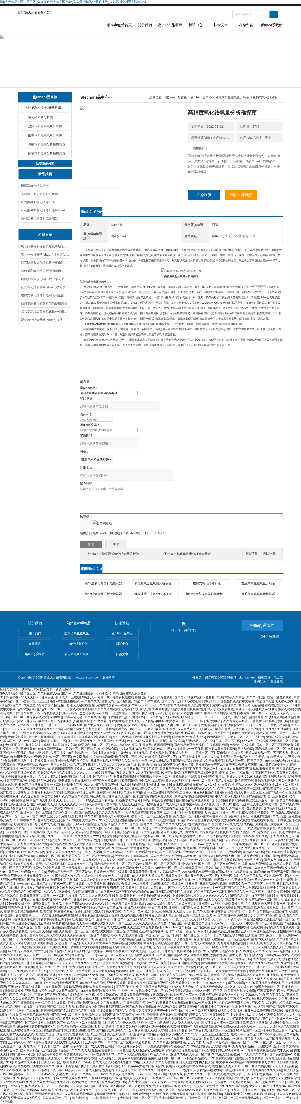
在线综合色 (15, 1086)
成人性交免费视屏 (230, 1010)
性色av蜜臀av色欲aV (207, 816)
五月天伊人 (123, 955)
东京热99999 (63, 808)
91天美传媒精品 (175, 749)
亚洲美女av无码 (209, 903)
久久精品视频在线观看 (50, 1002)
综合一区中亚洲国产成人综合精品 (161, 804)
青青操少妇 (48, 919)
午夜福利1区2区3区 (206, 784)
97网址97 (47, 1078)
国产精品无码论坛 (247, 1098)
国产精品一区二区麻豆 (193, 927)
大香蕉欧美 (169, 828)
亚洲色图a (103, 915)
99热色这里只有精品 (131, 792)
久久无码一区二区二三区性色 (244, 737)
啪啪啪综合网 (267, 780)
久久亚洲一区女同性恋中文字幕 (78, 1082)
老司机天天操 (168, 1018)
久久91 (258, 725)
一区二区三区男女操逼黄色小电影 (173, 998)
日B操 (32, 848)
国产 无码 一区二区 (242, 947)
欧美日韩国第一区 (125, 947)
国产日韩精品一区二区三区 (156, 1090)
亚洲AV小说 (157, 1026)
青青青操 (259, 959)
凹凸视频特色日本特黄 (178, 764)
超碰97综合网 (46, 772)
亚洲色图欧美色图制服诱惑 (229, 927)
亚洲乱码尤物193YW (42, 780)
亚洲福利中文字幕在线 (123, 768)
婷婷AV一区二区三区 (57, 756)
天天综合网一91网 (100, 899)
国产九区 (142, 975)
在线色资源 (254, 808)
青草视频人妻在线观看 (35, 939)
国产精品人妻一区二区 (270, 749)
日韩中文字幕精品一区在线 (236, 998)
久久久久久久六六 (70, 804)
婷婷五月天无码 (243, 733)
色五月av (177, 1010)
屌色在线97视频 (262, 820)
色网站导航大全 (48, 820)
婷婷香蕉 (105, 737)
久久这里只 (12, 784)
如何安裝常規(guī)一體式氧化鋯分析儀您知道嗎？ (45, 279)
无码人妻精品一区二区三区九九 (266, 753)
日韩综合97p (210, 959)
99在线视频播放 (260, 864)
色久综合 (115, 1078)
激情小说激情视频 (161, 820)
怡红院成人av (195, 737)
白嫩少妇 (124, 753)
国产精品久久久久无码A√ (251, 756)
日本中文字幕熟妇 (217, 1006)
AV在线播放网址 (221, 756)
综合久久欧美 (159, 1054)
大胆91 (155, 887)
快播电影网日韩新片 (172, 1098)
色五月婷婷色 (145, 808)
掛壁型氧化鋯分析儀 (35, 186)
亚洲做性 (64, 891)
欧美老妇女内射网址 (90, 1006)
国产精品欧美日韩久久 (111, 1030)
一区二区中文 (230, 979)
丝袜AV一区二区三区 (80, 887)
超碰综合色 (245, 987)
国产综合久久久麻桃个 (270, 879)
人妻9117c (157, 975)
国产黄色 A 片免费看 (106, 780)
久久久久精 (274, 1070)
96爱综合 (287, 963)
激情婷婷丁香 (204, 796)
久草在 (162, 1030)
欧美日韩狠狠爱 (124, 776)
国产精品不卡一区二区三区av (184, 844)
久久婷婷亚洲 (87, 737)
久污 (167, 899)
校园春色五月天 (214, 776)
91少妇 (270, 717)
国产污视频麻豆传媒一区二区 (42, 784)
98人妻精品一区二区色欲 (127, 1086)
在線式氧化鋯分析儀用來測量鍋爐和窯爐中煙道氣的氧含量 (45, 295)
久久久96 (252, 697)
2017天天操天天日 (145, 705)
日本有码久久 (118, 1010)
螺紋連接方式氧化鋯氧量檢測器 (207, 594)
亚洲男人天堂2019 (239, 776)
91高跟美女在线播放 (285, 812)
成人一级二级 (56, 1038)
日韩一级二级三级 (256, 1010)
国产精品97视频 (161, 1066)
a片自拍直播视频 (67, 701)
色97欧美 (23, 709)
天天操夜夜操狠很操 (158, 1046)
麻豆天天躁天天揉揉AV (282, 935)
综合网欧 (70, 1030)
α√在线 (141, 749)
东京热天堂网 (51, 987)
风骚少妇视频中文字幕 (29, 1006)
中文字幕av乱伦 (226, 796)
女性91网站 (31, 741)
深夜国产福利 (214, 1078)
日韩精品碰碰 (208, 883)
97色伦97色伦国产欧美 (254, 796)
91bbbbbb (170, 927)
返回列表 (269, 553)
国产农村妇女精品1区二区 (68, 764)
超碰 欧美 (163, 971)
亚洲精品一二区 (197, 741)
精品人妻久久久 (229, 1066)
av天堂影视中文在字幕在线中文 (195, 1066)
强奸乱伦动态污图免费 (127, 915)
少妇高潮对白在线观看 (279, 927)
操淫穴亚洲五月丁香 (260, 800)
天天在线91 (263, 1046)
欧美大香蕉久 (201, 824)
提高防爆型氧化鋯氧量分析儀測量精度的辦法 (45, 262)
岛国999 (150, 1074)
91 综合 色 (107, 868)
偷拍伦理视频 (11, 836)
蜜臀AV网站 (289, 856)
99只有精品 (75, 753)
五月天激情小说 (278, 891)
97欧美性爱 (195, 975)
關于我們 (145, 25)
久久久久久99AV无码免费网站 (162, 860)
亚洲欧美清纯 (164, 943)
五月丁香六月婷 (31, 935)
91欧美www (120, 848)
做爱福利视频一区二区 (93, 745)
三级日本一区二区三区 (224, 741)
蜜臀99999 (216, 1014)
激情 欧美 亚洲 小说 (55, 1090)
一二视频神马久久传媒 (100, 753)
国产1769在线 (70, 820)
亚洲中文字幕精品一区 (165, 872)
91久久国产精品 (95, 784)
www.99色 (190, 856)
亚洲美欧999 (94, 1042)
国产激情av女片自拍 (198, 860)
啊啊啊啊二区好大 (179, 792)
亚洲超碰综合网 (234, 1070)
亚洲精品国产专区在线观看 (174, 891)
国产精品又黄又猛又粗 (15, 860)
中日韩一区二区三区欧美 (80, 749)
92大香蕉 (40, 951)
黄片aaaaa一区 (253, 852)
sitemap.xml (247, 677)
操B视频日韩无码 (96, 1086)
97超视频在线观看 (195, 848)
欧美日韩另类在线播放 (171, 1002)
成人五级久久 (9, 812)
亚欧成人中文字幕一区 (235, 959)
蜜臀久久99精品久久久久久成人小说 (165, 824)
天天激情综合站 (288, 1078)
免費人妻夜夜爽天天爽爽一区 (149, 1010)
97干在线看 (171, 717)
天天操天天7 (220, 919)
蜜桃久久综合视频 (37, 745)
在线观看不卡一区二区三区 (171, 1078)
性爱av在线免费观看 (47, 868)
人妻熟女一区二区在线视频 (59, 895)
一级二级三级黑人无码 (65, 1070)
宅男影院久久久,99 (83, 1090)
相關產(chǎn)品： (91, 570)
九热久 (271, 959)
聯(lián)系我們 (271, 25)
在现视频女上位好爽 (225, 1082)
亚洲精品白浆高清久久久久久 (72, 927)
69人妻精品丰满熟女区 (205, 1070)
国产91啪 (33, 879)
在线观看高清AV (210, 1026)
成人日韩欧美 (145, 971)
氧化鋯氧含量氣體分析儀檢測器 (156, 583)
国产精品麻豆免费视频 (189, 745)
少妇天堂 (98, 911)
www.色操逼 (163, 911)
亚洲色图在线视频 (79, 1002)
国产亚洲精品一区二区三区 (122, 828)
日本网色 (105, 947)
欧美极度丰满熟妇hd (257, 1022)
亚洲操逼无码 (266, 990)
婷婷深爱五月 (69, 983)
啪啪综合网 (139, 784)
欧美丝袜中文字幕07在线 (80, 1018)
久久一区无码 (122, 737)
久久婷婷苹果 (255, 1070)
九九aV (58, 812)
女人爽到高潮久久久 (142, 1030)
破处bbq (174, 987)
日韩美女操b (173, 875)
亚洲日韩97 (172, 812)
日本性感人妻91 (99, 764)
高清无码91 (274, 975)
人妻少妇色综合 (133, 935)
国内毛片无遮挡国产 (228, 860)
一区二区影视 (156, 792)
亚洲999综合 (181, 895)
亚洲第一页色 (106, 792)
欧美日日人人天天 (153, 967)
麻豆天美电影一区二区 (109, 1038)
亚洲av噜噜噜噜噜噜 (50, 998)
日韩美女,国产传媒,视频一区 (268, 721)
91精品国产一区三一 (250, 1030)
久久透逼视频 (30, 796)
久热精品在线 (253, 824)
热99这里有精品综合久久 (174, 808)
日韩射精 (212, 868)
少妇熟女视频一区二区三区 (138, 1098)
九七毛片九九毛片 (46, 824)
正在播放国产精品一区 (15, 828)
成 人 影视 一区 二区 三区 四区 (59, 848)
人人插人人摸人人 (270, 947)
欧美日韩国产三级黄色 (100, 967)
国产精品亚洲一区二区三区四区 (46, 1086)
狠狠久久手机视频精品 (164, 733)
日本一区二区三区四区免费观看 (277, 745)
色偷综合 (154, 1058)
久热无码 (161, 919)
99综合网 (197, 1046)
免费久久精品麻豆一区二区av (158, 959)
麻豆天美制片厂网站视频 (181, 832)
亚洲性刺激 (201, 939)
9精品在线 (241, 872)
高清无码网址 (184, 796)
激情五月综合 (96, 1034)
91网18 (148, 943)
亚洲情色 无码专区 (152, 947)
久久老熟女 (56, 971)
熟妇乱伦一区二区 (276, 875)
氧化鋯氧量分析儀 (40, 117)
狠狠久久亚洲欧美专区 (76, 733)
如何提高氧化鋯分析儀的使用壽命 (44, 303)
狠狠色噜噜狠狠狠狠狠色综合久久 (115, 1050)
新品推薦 (45, 174)
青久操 (134, 824)
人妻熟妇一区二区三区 (207, 990)
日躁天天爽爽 (256, 943)
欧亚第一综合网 (246, 709)
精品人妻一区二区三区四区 (244, 760)
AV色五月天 (195, 749)
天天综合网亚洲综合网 (118, 998)
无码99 (102, 1010)
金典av (211, 915)
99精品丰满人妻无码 (40, 800)
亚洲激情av (220, 824)
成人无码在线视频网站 (79, 1094)
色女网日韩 (80, 756)
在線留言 (246, 25)
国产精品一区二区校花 (271, 911)
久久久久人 (126, 808)
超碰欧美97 (86, 1030)
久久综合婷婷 (89, 879)
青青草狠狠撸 (9, 768)
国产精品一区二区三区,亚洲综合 (72, 1014)
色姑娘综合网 (172, 848)
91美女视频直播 (144, 955)
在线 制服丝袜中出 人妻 (247, 1006)
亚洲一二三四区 (193, 915)
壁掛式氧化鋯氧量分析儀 (45, 126)
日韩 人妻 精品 (38, 753)
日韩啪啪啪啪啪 (192, 812)
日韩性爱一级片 (199, 1098)
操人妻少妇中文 (199, 705)
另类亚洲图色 (62, 899)
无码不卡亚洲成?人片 (135, 709)
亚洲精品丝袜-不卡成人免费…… (171, 753)
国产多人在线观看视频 (216, 907)
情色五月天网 (32, 733)
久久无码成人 (91, 860)
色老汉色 (26, 994)
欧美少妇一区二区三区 (212, 967)
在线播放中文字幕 (146, 963)
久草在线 (23, 725)
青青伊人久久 (228, 994)
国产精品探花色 (128, 832)
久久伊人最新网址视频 (132, 1054)
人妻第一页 (247, 832)
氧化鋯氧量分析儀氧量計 (194, 554)
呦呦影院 (260, 776)
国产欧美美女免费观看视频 (46, 907)
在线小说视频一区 (114, 1082)
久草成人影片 (92, 998)
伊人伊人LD (291, 1042)
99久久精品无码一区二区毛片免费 (146, 1022)
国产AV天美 (201, 911)
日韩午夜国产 (284, 820)
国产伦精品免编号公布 (46, 1054)
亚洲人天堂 (183, 1062)
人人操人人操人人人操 (257, 979)
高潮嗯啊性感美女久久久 (191, 1014)
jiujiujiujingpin (158, 784)
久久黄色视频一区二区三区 (117, 1090)
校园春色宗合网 (70, 860)
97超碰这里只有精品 (246, 1018)
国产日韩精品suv (274, 1086)
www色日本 (106, 955)
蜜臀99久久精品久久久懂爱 (270, 939)
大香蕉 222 (89, 820)
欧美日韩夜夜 (29, 895)
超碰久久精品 (49, 983)
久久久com (54, 729)
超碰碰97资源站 (263, 1094)
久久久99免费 (17, 971)
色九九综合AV (120, 745)
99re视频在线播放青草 (23, 919)
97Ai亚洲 (88, 1062)
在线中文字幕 (73, 784)
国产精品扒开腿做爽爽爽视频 (185, 709)
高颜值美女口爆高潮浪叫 (132, 899)
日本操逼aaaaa (18, 1054)
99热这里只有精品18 (195, 733)
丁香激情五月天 (45, 994)
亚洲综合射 (211, 768)
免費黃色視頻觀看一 (137, 1078)
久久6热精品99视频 (103, 756)
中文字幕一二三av (258, 923)
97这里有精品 (135, 844)
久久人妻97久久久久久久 (17, 1034)
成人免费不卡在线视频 (165, 856)
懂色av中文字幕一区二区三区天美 (154, 836)
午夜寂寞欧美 (159, 994)
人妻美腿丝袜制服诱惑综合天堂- (109, 883)
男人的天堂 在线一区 (230, 804)
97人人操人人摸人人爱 (148, 875)
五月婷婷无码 (17, 1042)
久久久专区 (102, 903)
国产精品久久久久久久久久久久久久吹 (70, 963)
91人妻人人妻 (108, 820)
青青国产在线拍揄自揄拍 (186, 713)
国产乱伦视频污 (151, 832)
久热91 (166, 895)
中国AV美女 (194, 804)
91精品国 (290, 808)
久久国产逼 (138, 840)
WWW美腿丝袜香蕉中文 (202, 820)
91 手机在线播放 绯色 (193, 756)
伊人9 (110, 923)
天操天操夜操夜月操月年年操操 (56, 713)
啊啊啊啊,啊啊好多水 (55, 1010)
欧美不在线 (223, 729)
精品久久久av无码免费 (263, 963)
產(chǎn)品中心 (201, 97)
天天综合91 (123, 856)
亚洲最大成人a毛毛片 (26, 1098)
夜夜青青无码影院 (235, 721)
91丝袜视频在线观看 (101, 959)
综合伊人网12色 (223, 1098)
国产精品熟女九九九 (60, 1006)
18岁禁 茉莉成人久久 (103, 1098)
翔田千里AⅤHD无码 (27, 756)
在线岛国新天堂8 (49, 749)
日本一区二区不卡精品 (177, 1058)
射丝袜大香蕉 (162, 939)
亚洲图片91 (256, 764)
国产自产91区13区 (187, 697)
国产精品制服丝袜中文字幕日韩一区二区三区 (172, 721)
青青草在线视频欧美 (261, 1050)
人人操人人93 (234, 923)
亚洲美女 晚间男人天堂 (280, 1014)
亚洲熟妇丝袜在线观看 (26, 875)
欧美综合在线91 (128, 725)
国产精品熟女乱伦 (67, 875)
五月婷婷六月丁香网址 (64, 947)
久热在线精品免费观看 (57, 915)
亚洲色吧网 (290, 1058)
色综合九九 (89, 875)
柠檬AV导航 (189, 1026)
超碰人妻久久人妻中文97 (120, 990)
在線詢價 (204, 195)
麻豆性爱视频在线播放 (71, 1078)
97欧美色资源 (98, 939)
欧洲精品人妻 (235, 808)
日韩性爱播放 (207, 998)
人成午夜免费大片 (78, 971)
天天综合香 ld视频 (130, 879)
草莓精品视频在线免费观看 (166, 983)
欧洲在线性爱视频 (266, 907)
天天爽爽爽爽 (136, 983)
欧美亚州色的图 (228, 931)
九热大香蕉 (70, 788)
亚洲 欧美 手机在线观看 (24, 987)
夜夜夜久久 (182, 1046)
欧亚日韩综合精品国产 (71, 1066)
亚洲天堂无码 (54, 1058)
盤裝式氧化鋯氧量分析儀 (45, 135)
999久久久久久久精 (254, 1054)
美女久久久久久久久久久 (63, 852)
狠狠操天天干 (31, 915)
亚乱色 (144, 887)
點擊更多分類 (45, 163)
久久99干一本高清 (60, 836)
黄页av (109, 772)
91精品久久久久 (28, 1078)
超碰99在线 (8, 1066)
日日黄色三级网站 (276, 725)
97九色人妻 (220, 1054)
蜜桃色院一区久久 (102, 832)
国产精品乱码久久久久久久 (71, 1050)
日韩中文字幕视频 (86, 840)
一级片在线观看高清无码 (141, 852)
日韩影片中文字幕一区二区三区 (106, 891)
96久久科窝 (154, 844)
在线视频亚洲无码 (277, 705)
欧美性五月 (46, 721)
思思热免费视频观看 (263, 971)
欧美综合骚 (168, 963)
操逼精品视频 (72, 987)
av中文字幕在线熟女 (108, 1002)
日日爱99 (79, 899)
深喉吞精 (56, 717)
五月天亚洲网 (235, 1014)
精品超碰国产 (53, 1030)
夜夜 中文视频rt (138, 1082)
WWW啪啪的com (142, 891)
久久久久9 (39, 872)
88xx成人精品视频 (92, 983)
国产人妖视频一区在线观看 (186, 840)
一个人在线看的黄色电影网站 (102, 852)
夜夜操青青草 (229, 832)
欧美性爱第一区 (11, 1046)
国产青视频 (176, 1082)
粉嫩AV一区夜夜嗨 (33, 1038)
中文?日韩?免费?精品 (68, 967)
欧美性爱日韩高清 (177, 990)
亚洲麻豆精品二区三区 (145, 848)
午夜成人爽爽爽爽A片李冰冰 (216, 987)
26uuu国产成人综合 (268, 1042)
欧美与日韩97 (50, 796)
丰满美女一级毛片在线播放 (121, 860)
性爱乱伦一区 (9, 749)
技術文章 (221, 25)
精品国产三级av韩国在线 (78, 824)
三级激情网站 (234, 899)
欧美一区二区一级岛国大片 (209, 947)
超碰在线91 (44, 967)
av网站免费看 (178, 1030)
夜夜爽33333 (289, 895)
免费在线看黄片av (75, 1054)
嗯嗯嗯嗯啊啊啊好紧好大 (68, 768)
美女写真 (77, 1046)
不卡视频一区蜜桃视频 (114, 1018)
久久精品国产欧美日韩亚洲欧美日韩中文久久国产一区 (99, 796)
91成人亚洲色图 (241, 967)
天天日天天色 (169, 768)
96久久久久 (218, 983)
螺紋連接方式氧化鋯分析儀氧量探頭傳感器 (156, 594)
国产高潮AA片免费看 (231, 915)
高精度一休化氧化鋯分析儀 (39, 194)
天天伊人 (177, 979)
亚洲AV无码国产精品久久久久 (72, 903)
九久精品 (53, 832)
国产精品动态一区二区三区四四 (78, 1026)
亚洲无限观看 (116, 983)
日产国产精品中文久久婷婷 (221, 836)
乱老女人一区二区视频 (172, 1070)
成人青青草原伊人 (191, 868)
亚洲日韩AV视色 (78, 907)
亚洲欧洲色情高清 (209, 1094)
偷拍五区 (108, 713)
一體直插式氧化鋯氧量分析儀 (119, 554)
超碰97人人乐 (136, 1038)
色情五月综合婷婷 (23, 772)
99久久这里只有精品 (99, 800)
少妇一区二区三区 (187, 935)
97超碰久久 (182, 1086)
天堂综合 (177, 883)
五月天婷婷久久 (54, 935)
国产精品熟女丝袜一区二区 (112, 864)
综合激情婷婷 (29, 911)
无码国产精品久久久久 (112, 824)
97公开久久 (107, 963)
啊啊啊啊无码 (163, 745)
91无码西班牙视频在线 (218, 951)
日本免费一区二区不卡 (253, 713)
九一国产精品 (237, 717)
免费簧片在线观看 (242, 745)
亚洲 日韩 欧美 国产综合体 (76, 919)
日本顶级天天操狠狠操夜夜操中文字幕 (228, 701)
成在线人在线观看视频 (235, 768)
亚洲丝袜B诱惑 (51, 1062)
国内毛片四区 (273, 808)
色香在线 (32, 1010)
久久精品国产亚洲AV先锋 (202, 979)
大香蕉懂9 (228, 820)
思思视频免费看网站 (124, 887)
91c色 (180, 820)
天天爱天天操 (182, 911)
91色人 (74, 943)
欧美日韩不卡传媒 (35, 1070)
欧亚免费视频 (260, 816)
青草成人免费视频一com (126, 1074)
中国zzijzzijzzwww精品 (162, 1038)
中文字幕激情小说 (42, 1082)
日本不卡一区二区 (213, 717)
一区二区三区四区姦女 (214, 1034)
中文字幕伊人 (125, 1014)
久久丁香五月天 (128, 967)
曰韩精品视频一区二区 (160, 756)
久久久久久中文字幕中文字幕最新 (104, 943)
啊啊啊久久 (28, 820)
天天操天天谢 (266, 1026)
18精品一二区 (96, 768)
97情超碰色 (266, 1090)
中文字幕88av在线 (251, 994)
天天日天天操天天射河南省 (44, 1094)
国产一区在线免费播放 (97, 856)
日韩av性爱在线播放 (203, 1002)
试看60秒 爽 (224, 872)
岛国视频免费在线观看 (248, 1058)
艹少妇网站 (89, 947)
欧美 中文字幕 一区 (91, 979)
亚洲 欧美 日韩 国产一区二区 (116, 919)
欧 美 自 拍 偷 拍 (149, 764)
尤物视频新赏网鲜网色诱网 (143, 812)
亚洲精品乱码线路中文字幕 (76, 994)
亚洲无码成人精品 (279, 943)
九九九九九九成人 (111, 812)
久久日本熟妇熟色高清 (124, 939)
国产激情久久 (193, 1074)
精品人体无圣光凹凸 (63, 990)
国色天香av (248, 1026)
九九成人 (236, 824)
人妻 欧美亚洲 (83, 721)
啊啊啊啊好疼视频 (159, 1014)
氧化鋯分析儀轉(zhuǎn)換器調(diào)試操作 (45, 254)
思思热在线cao (89, 713)
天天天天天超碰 (282, 1066)
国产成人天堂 (94, 1046)
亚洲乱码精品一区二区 (80, 955)
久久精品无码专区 (231, 935)
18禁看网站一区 (191, 836)
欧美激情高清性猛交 (126, 721)
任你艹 (170, 931)
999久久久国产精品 (233, 1086)
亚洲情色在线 (157, 840)
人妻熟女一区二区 (48, 856)
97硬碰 (132, 931)
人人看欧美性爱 (230, 868)
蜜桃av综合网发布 (234, 963)
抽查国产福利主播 (20, 760)
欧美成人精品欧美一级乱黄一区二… (228, 1042)
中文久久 (255, 1086)
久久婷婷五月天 (78, 935)
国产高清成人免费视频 (89, 975)
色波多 (234, 1054)
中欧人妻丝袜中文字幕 (262, 804)
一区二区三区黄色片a (35, 768)
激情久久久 (230, 1026)
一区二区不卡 (9, 939)
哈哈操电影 (273, 1058)
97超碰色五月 (189, 959)
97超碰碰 (198, 1086)
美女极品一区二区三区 (254, 844)
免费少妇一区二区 (80, 1038)
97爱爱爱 (208, 697)
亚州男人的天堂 (15, 852)
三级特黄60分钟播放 (120, 975)
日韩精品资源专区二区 (117, 729)
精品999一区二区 (12, 816)
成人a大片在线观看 (255, 741)
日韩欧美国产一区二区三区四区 (154, 864)
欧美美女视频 (14, 979)
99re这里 (65, 776)
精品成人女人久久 (211, 899)
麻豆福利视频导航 (205, 792)
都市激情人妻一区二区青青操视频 (267, 1038)
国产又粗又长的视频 (246, 729)
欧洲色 (41, 836)
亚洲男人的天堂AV (280, 776)
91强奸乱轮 (140, 753)
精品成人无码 (282, 864)
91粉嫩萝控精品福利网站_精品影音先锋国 (144, 800)
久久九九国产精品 (96, 717)
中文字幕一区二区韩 (93, 1074)
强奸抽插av (114, 979)
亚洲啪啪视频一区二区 (26, 1030)
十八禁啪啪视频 (148, 895)
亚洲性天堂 (28, 749)
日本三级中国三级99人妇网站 (230, 848)
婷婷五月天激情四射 (43, 931)
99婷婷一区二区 (166, 868)
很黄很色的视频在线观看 (193, 800)
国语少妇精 (219, 800)
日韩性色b (155, 749)
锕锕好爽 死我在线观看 (74, 780)
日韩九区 (23, 792)
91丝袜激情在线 (287, 1062)
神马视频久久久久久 (202, 788)
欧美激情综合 (23, 824)
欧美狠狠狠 (128, 895)
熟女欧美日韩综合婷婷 (26, 963)
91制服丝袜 (90, 868)
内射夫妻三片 (137, 733)
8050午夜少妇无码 (17, 903)
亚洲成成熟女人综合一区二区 (190, 1054)
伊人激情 (248, 911)
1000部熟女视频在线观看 (122, 697)
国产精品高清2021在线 (144, 701)
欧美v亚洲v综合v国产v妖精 (26, 804)
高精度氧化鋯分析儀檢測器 (39, 218)
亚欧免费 (243, 820)
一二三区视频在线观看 (207, 879)
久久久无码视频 (179, 780)
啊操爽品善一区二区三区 (262, 899)
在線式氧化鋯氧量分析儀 (258, 583)
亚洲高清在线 (99, 935)
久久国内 (166, 705)
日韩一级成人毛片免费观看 (223, 1074)
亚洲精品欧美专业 (170, 1074)
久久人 (51, 804)
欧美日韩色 (118, 717)
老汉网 (270, 883)
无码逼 (66, 832)
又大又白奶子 (107, 1058)
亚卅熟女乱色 (172, 915)
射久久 (172, 903)
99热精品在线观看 (189, 1090)
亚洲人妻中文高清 (285, 1046)
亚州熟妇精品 (286, 717)
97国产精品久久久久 (42, 891)
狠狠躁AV (286, 931)
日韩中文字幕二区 (151, 990)
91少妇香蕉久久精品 (230, 697)
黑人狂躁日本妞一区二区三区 (221, 1022)
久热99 (266, 836)
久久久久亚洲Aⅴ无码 (269, 868)
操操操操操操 (14, 990)
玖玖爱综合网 (182, 939)
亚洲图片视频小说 (131, 756)
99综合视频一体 (16, 832)
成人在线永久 (186, 729)
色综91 (248, 868)
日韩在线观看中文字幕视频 (60, 879)
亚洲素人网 (214, 840)
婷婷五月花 (18, 753)
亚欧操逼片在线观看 (187, 776)
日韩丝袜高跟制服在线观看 (151, 737)
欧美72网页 (51, 733)
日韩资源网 (206, 1050)
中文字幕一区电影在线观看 (109, 951)
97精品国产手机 (179, 923)
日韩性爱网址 (39, 959)
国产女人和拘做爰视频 (61, 979)
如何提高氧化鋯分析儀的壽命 (41, 271)
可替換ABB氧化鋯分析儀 (38, 202)
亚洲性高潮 (73, 998)
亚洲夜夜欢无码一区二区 (154, 776)
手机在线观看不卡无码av (283, 1030)
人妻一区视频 (229, 875)
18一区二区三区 (286, 784)
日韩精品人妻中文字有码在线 (250, 895)
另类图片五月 (187, 903)
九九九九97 (256, 915)
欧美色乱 (46, 911)
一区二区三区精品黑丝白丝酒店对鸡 (240, 887)
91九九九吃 (254, 1014)
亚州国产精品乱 (180, 760)
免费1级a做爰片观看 (171, 1006)
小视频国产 (213, 721)
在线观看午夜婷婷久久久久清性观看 (94, 709)
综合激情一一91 (197, 983)
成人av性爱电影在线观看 (276, 709)
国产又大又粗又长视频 (220, 749)
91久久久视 (146, 919)
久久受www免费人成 (90, 923)
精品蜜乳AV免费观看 (70, 1034)
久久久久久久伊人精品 (94, 895)
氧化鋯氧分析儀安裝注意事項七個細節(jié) (45, 246)
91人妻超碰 (206, 729)
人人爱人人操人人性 (185, 1022)
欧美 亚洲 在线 (165, 729)
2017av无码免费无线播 (198, 872)
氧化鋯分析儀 (78, 643)
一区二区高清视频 (237, 939)
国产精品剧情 (102, 776)
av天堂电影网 (88, 788)
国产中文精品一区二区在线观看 (78, 1022)
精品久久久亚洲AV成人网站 (254, 784)
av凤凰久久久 (90, 701)
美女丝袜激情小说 (119, 1034)
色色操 (245, 1082)
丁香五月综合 (125, 987)
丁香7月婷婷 (149, 768)
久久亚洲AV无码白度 (14, 1082)
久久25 (48, 875)
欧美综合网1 (209, 725)
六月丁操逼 (58, 753)
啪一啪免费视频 (137, 1094)
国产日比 (71, 812)
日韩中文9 (57, 887)
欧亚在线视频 (82, 776)
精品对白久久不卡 (27, 1062)
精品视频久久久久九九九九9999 (80, 772)
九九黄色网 (159, 780)
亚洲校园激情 (43, 760)
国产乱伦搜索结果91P (40, 1022)
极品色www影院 (232, 1038)
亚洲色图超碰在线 (215, 1090)
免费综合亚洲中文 (224, 705)
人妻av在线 (80, 832)
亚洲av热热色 (73, 717)
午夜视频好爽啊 (217, 745)
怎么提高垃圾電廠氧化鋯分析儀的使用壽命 (45, 311)
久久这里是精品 (251, 875)
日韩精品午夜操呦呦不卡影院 (181, 951)
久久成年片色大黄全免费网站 (265, 903)
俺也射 (140, 1014)
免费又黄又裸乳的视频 (131, 1026)
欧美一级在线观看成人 (142, 741)
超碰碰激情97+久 (44, 1026)
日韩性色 (37, 725)
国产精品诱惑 (275, 1006)
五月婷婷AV (136, 717)
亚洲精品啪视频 (188, 963)
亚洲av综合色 (187, 864)
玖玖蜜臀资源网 (264, 768)
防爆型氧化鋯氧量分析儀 (79, 633)
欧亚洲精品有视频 (151, 931)
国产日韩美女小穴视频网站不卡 (181, 852)
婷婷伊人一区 (109, 788)
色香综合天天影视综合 (234, 1002)
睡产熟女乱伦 (198, 1030)
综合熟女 (290, 852)
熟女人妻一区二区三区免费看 (151, 816)
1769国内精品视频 (279, 1002)
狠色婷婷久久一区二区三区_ (246, 891)
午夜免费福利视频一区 (139, 1002)
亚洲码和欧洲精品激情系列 (259, 931)
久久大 (150, 1086)
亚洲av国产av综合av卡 (33, 764)
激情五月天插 (253, 860)
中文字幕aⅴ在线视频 (230, 1062)
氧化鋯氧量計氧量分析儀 (79, 654)
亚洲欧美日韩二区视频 (35, 812)
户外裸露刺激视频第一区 (261, 1074)
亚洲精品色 (18, 891)
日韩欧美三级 (243, 907)
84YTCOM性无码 (270, 1034)
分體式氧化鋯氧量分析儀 (43, 107)
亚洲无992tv (150, 828)
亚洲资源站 (280, 796)
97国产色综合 (271, 1098)
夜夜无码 (102, 887)
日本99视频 (260, 1082)
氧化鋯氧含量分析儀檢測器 (103, 594)
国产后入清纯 (288, 971)
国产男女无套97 (234, 955)
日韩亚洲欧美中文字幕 (272, 998)
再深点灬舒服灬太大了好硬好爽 (137, 772)
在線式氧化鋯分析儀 (207, 583)
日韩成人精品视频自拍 (97, 1070)
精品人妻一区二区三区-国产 (180, 725)
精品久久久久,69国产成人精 (82, 828)
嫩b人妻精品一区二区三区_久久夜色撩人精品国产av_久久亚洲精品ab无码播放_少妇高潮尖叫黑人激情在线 (73, 2)
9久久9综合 (279, 816)
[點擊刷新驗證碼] (102, 523)
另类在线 (135, 943)
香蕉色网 (227, 784)
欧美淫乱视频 (206, 931)
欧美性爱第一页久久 (184, 994)
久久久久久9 (147, 1070)
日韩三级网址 (115, 1006)
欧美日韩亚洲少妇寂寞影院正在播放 (251, 1078)
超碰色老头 (211, 1038)
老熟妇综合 (227, 772)
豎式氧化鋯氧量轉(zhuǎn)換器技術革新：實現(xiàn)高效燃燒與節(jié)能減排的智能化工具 (45, 287)
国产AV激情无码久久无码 (253, 951)
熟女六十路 (140, 760)
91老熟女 (263, 812)
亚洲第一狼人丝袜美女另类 (124, 1046)
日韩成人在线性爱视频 (35, 899)
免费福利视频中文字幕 (46, 792)
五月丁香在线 (38, 971)
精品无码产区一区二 (159, 935)
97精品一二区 (34, 979)
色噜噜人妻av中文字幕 (114, 816)
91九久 (235, 1090)
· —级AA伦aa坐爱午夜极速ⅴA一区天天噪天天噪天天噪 (209, 971)
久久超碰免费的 (126, 1070)
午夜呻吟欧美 (98, 1078)
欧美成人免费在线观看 (208, 760)
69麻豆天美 (153, 915)
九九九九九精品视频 (231, 943)
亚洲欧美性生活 (233, 903)
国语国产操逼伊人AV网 (208, 923)
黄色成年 (268, 1018)
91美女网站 (124, 963)
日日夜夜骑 (254, 955)
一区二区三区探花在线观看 (29, 717)
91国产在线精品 (172, 772)
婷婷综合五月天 (49, 788)
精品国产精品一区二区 (209, 891)
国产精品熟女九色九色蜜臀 (82, 729)
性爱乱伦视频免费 (35, 1014)
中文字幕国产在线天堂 (109, 741)
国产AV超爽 (36, 852)
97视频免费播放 (178, 947)
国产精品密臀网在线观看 (156, 796)
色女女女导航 (192, 1042)
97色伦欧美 (273, 915)
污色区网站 (214, 737)
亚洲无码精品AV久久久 (235, 725)
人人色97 (188, 987)
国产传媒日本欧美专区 (139, 979)
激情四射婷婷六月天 (134, 820)
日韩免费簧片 (191, 701)
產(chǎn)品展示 (170, 25)
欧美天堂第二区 (215, 975)
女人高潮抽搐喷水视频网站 (202, 955)
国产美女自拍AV (280, 1054)
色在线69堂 (274, 852)
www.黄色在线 (181, 879)
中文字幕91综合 (66, 737)
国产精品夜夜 (71, 868)
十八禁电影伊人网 (173, 788)
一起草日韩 (126, 749)
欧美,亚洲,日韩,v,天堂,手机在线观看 (230, 812)
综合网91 (277, 1010)
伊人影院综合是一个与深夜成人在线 (203, 828)
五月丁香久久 (275, 994)
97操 (275, 895)
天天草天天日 (138, 872)
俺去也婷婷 (79, 1098)
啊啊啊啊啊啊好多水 (260, 1062)
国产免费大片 (88, 812)
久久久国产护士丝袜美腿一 (135, 868)
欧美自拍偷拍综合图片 (219, 713)
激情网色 (156, 899)
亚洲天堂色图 (280, 872)
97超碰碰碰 (63, 721)
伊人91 (19, 1094)
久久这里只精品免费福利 (144, 927)
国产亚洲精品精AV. (169, 955)
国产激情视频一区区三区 (281, 824)
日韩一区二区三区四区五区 (63, 725)
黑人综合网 (245, 749)
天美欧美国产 (175, 975)
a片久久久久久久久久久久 (210, 895)
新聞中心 (195, 25)
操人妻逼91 (114, 911)
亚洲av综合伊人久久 (146, 788)
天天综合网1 (237, 764)
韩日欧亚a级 (208, 994)
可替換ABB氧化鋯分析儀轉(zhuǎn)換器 (45, 210)
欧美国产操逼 (45, 1034)
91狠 (115, 895)
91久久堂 (90, 816)
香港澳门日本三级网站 (127, 903)
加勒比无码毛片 (93, 697)
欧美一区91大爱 (119, 784)
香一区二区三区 (203, 780)
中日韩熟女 (219, 911)
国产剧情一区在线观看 (276, 697)
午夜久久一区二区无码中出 (222, 852)
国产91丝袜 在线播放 (140, 1006)
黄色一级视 (42, 927)
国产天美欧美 (71, 856)
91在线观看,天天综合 (47, 828)
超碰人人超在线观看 (80, 705)
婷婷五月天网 (150, 725)
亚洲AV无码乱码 (135, 907)
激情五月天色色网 (250, 705)
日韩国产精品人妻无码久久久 (110, 760)
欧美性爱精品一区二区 (279, 919)
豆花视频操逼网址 (236, 816)
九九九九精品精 (243, 1046)
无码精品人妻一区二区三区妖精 (70, 872)
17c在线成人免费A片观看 (241, 840)
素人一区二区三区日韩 (200, 1010)
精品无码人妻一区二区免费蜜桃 (237, 856)
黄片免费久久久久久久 (181, 1034)
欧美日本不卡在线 (45, 860)
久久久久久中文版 (157, 879)
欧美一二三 (251, 788)
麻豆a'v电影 (236, 983)
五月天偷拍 (96, 1066)
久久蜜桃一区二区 (71, 931)
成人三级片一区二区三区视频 (43, 955)
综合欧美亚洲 (283, 979)
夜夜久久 (142, 998)
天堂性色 (217, 939)
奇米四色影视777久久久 (16, 697)
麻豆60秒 (23, 1026)
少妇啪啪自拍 (14, 745)
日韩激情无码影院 (144, 1018)
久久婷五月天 (159, 1094)
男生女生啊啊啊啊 (40, 737)
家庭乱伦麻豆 (63, 911)
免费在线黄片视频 (278, 737)
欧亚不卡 (266, 840)
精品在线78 (202, 1058)
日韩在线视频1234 (103, 1054)
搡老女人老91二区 (53, 741)
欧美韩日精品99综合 (136, 780)
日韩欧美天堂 (41, 903)
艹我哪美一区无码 (40, 808)
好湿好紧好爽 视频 (183, 1094)
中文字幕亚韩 (157, 907)
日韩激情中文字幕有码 (100, 804)
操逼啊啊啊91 (210, 963)
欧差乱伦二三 (190, 717)
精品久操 (262, 733)
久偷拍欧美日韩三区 (115, 840)
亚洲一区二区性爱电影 (210, 753)
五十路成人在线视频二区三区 (105, 931)
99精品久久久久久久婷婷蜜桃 (153, 1062)
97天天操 (28, 836)
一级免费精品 (158, 760)
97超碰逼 (153, 951)
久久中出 (129, 911)
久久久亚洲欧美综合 (239, 879)
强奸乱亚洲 (82, 911)
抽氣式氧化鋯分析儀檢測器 (46, 153)
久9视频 (77, 891)
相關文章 (45, 234)
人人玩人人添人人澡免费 (150, 923)
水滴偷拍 (108, 1026)
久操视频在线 (208, 832)
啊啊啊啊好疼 (17, 907)
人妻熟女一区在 (67, 1074)
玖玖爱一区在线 (69, 697)
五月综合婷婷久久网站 (281, 764)
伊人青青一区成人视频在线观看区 (252, 828)
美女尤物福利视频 (218, 1046)
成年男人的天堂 (203, 1062)
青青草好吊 (236, 800)
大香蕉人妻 (137, 951)
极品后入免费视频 (152, 1050)
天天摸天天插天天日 (134, 994)
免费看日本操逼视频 (116, 836)
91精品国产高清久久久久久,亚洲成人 (204, 1018)
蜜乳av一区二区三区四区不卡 (34, 1074)
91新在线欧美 (221, 1058)
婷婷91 (115, 935)
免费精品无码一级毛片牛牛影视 (278, 832)
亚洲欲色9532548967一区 (50, 709)
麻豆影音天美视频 (20, 951)
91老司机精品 (159, 883)
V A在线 (209, 804)
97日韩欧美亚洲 (46, 697)
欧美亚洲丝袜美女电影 (239, 990)
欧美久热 (256, 927)
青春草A (157, 709)
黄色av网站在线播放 (132, 1058)
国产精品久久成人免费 (109, 927)
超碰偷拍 (234, 911)
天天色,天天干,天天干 (184, 919)
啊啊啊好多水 (46, 975)
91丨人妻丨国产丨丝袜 (53, 1046)
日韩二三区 (123, 923)
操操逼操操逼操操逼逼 (181, 1050)
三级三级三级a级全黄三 (201, 772)
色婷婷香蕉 (256, 717)
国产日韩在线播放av (25, 1090)
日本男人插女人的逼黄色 (31, 887)
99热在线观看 (126, 959)
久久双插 (76, 1086)
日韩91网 (178, 737)
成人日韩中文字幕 (64, 745)
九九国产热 (169, 887)
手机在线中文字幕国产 (252, 772)
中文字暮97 (102, 721)
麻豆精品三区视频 (83, 1010)
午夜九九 (163, 979)
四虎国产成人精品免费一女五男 (51, 840)
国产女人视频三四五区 (99, 725)
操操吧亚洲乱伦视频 (111, 1094)
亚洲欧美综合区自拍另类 (72, 760)
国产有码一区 (171, 701)
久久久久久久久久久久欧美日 (25, 729)
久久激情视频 (105, 1014)
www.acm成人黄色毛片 (33, 883)
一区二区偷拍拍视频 (256, 1066)
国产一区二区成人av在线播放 (195, 943)
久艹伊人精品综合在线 (246, 919)
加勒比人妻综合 (57, 943)
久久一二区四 (144, 729)
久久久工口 (108, 879)
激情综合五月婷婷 (128, 713)
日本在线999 (251, 836)
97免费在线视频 (63, 923)
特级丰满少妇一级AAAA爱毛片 (127, 1066)
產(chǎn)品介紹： (91, 213)
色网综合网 (145, 911)
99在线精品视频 (180, 784)
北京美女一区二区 (222, 1030)
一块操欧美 (141, 883)
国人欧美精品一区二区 (35, 1050)
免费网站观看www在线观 (113, 705)
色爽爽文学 (18, 848)
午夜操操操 (25, 1002)
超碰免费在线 (282, 1022)
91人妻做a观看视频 (220, 709)
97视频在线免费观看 (96, 848)
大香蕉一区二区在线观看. (68, 883)
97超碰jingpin (259, 872)
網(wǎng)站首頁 (119, 25)
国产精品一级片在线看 (157, 697)
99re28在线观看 (90, 990)
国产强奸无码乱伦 (154, 713)
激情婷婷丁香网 (245, 780)
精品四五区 (25, 927)
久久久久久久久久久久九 (196, 887)
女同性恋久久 (111, 1022)
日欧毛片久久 (221, 733)
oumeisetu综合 (274, 760)
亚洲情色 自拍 (254, 935)
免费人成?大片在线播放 (110, 733)
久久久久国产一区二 (56, 1098)
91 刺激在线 (37, 832)
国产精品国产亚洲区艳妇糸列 (69, 951)
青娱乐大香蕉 (17, 737)
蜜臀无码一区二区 (114, 701)
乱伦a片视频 (224, 780)
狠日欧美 (191, 883)
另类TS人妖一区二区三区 (18, 975)
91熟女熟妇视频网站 (47, 1018)
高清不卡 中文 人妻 (237, 1094)
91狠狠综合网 (107, 749)
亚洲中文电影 (9, 899)
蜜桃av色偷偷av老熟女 (98, 987)
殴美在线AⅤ (71, 1062)
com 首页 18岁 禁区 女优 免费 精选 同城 (54, 816)
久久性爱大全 (127, 804)
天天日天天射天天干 (70, 800)
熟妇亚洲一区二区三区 (221, 844)
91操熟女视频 (84, 915)
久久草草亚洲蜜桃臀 (167, 1042)
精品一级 (226, 792)
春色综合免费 (9, 1050)
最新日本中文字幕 (172, 741)
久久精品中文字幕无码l (107, 907)
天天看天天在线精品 (181, 967)
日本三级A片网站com (230, 1050)
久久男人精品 (47, 776)
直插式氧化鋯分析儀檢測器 (46, 144)
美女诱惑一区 (182, 816)
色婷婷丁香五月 (190, 768)
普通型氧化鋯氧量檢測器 (258, 594)
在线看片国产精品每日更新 (18, 788)
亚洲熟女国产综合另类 (184, 907)
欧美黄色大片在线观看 (114, 875)
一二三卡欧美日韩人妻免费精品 (95, 808)
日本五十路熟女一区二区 (201, 875)
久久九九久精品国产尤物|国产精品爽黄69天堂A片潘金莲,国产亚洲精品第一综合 (69, 844)
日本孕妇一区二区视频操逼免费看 (128, 1042)
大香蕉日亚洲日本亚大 (21, 776)
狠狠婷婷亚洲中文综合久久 (36, 1066)
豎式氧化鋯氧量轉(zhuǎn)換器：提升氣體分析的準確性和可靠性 (45, 320)
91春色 (205, 919)
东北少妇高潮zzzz (80, 741)
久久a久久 (65, 975)
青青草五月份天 (284, 836)
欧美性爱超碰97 (108, 994)
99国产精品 (154, 717)
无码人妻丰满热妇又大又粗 (246, 975)
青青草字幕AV (16, 780)
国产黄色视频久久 (276, 860)
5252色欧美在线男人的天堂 (47, 1042)
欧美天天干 (75, 1042)
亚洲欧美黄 (206, 856)
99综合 (125, 788)
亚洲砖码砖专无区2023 (211, 764)
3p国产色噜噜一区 (267, 987)
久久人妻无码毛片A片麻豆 (68, 959)
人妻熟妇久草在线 (124, 764)
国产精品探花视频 (184, 899)
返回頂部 (251, 553)
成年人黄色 (284, 1050)
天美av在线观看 (19, 872)
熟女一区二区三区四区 (38, 701)
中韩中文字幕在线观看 (80, 1058)
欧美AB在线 (195, 1006)
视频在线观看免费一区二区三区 (242, 883)
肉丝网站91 (141, 856)
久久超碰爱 (235, 753)
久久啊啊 (180, 705)
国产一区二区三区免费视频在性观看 (222, 864)
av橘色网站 (16, 800)
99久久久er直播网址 (276, 729)
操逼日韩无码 (27, 721)
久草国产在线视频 (229, 788)
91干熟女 (276, 756)
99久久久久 (277, 1082)
